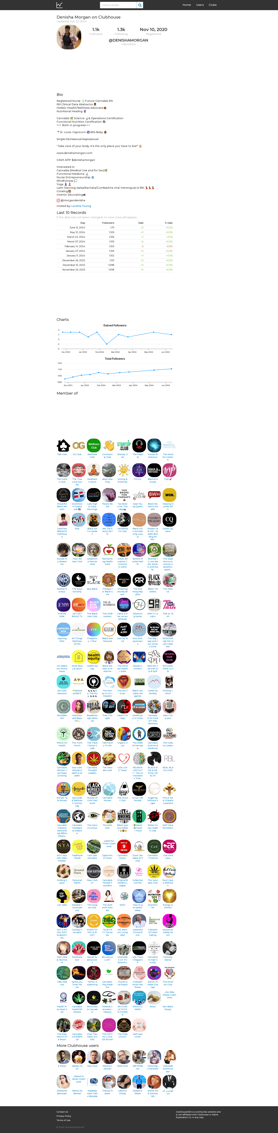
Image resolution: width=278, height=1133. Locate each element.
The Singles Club (92, 906)
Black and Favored (107, 639)
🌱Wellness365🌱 (77, 692)
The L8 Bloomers (107, 615)
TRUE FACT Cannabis (107, 932)
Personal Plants (77, 881)
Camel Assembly (153, 692)
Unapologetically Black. (122, 592)
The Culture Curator (168, 744)
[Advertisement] (115, 72)
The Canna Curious (92, 826)
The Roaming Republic (137, 592)
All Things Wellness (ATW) (77, 641)
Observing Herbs (137, 615)
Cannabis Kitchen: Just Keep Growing (62, 771)
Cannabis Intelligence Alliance (77, 829)
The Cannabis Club (153, 881)
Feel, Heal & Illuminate (62, 960)
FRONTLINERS (138, 1008)
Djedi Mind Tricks (107, 856)
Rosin (153, 1006)
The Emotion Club (168, 983)
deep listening (107, 480)
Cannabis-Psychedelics (107, 984)
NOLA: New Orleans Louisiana (168, 800)
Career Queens (168, 530)
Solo (77, 528)
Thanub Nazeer (107, 1092)
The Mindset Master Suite (122, 669)
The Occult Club (122, 799)
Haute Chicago (122, 716)
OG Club (77, 454)
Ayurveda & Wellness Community (77, 802)
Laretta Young (81, 206)
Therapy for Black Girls (107, 592)
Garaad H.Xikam (138, 1092)
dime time (122, 1066)
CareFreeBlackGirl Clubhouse (62, 532)
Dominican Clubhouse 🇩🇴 (77, 507)
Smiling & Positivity (122, 480)
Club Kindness (168, 856)
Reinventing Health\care (107, 561)
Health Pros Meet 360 (62, 1009)
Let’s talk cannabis (92, 856)
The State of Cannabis (137, 745)
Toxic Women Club (77, 560)
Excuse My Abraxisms (62, 561)
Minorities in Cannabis (92, 1009)
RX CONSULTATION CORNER (122, 1010)
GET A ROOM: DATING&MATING (62, 933)
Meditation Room (92, 480)
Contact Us (62, 1112)
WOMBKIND (62, 716)
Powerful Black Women (62, 507)
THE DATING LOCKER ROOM (107, 1037)
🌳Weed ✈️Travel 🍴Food (137, 828)
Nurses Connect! (137, 667)
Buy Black (92, 589)
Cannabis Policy (122, 856)
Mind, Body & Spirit (77, 667)
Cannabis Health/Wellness (77, 1009)
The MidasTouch (122, 1035)
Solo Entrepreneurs (138, 641)
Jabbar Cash (77, 1067)
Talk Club (62, 454)
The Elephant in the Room (62, 1037)
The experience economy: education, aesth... (168, 564)
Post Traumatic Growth (92, 1037)
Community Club (107, 455)
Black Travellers (153, 590)
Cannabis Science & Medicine (153, 745)
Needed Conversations (77, 908)
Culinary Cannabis (77, 931)
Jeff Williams (138, 1067)
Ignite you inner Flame (77, 984)
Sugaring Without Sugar (153, 800)
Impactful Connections (138, 932)
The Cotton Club (62, 480)
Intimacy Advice (167, 958)
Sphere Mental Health (137, 561)
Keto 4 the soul (168, 716)
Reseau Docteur (62, 590)
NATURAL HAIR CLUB (168, 669)
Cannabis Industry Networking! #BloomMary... (62, 830)
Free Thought (107, 716)
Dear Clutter (92, 881)
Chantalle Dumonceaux (168, 1069)
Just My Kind (122, 639)
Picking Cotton (168, 692)
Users (200, 5)
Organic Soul (122, 744)
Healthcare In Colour (137, 718)
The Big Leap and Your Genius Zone (153, 642)
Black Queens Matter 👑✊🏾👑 (122, 828)
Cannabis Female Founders (107, 883)
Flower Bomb (107, 505)
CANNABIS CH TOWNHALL (122, 960)
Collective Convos (137, 881)
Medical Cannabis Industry (107, 1009)
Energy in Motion (168, 906)
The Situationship (77, 590)
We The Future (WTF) (107, 531)
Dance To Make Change (153, 984)
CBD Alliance (62, 983)
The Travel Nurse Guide (92, 745)
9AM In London (152, 615)
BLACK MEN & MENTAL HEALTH (153, 771)
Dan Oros (92, 1066)
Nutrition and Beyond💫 (77, 718)
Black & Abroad (153, 480)
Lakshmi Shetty (122, 1092)
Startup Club (122, 455)
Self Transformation (168, 826)
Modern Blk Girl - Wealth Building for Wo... (153, 534)
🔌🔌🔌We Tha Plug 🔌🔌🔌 (92, 693)
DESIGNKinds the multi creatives (168, 642)
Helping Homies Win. (168, 507)
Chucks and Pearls (123, 983)
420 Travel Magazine (137, 960)
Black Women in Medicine (107, 669)
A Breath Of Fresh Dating (152, 932)
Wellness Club (92, 455)
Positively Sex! (77, 958)
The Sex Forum (122, 692)
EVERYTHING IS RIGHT (92, 932)
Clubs (212, 5)
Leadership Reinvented (92, 561)
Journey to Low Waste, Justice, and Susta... (153, 564)
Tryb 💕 (168, 479)
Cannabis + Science (153, 856)
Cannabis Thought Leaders (92, 770)
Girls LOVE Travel (122, 769)
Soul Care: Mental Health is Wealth (77, 771)
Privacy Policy (63, 1116)
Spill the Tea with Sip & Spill (152, 669)
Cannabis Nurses (107, 799)
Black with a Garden (92, 531)
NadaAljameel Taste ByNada (92, 1093)
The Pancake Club (107, 769)
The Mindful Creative (168, 457)
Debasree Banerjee (62, 1092)
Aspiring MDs (62, 639)
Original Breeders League (122, 883)
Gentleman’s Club (122, 530)
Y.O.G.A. (137, 479)
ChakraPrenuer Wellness (137, 984)
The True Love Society (77, 482)
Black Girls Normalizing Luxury (138, 532)
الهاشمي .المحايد (168, 1092)
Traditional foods (77, 856)
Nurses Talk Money (62, 799)
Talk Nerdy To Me (107, 744)
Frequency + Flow (92, 639)
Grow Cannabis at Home (137, 858)
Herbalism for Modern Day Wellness (152, 719)
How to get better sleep (137, 908)
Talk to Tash (168, 615)
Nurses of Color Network (92, 800)
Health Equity (92, 667)
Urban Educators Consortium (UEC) (122, 562)
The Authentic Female (107, 908)
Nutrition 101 (153, 906)
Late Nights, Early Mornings (92, 507)
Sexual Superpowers (92, 960)
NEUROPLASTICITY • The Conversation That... (137, 773)
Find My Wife (62, 615)
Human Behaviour (153, 455)
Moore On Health (62, 744)
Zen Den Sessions (62, 692)
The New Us (168, 590)
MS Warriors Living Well (122, 932)
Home (187, 5)
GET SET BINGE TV (77, 615)
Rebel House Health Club (153, 828)
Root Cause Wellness (168, 883)
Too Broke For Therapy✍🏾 (122, 507)
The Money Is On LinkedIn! (107, 693)
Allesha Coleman (107, 1067)
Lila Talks (62, 905)
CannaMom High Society (153, 960)
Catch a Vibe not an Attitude (122, 616)
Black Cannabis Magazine (137, 693)
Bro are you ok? (107, 958)
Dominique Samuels (152, 1067)
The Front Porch (77, 744)
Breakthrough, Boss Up (92, 718)
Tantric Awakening (92, 983)
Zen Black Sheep (168, 1008)
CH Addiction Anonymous (62, 669)
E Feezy (62, 1066)
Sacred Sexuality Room (168, 932)
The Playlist (137, 455)
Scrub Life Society (137, 799)
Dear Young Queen (137, 505)
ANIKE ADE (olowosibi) (153, 1093)
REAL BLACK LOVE (168, 769)
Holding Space (62, 881)
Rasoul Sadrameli (77, 1092)
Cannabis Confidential (77, 1037)
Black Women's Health (153, 507)
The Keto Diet (107, 826)
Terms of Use (63, 1120)
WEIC (123, 905)
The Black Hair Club (92, 615)
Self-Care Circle (137, 1035)
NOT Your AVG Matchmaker (62, 858)
